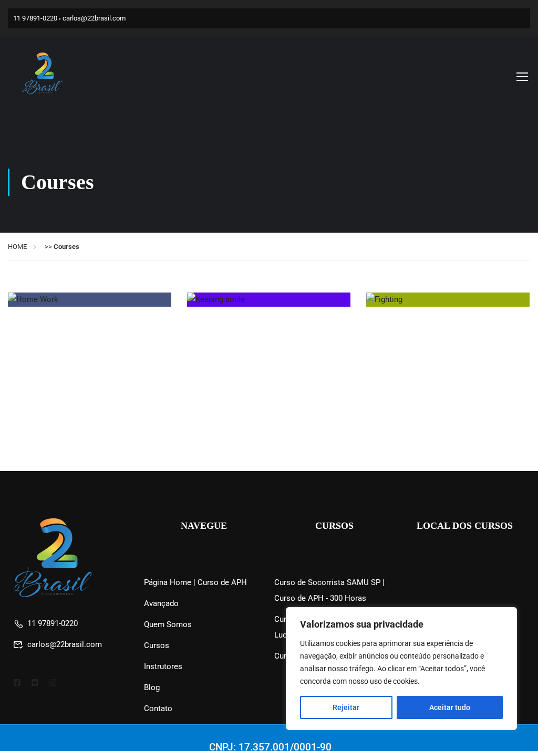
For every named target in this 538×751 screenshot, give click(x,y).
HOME (17, 247)
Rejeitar (346, 707)
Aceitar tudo (449, 707)
